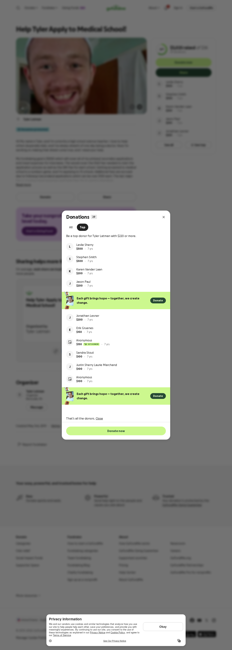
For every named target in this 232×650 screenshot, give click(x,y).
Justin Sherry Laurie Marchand (96, 365)
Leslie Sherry (84, 244)
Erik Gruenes (84, 328)
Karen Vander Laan (89, 269)
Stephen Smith (86, 257)
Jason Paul (83, 281)
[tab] (70, 227)
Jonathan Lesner (87, 315)
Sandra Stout (85, 352)
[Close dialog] (163, 217)
